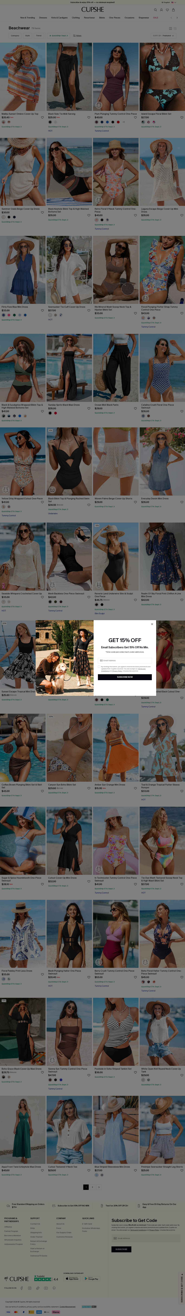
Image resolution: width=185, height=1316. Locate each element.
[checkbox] (99, 667)
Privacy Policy (117, 671)
